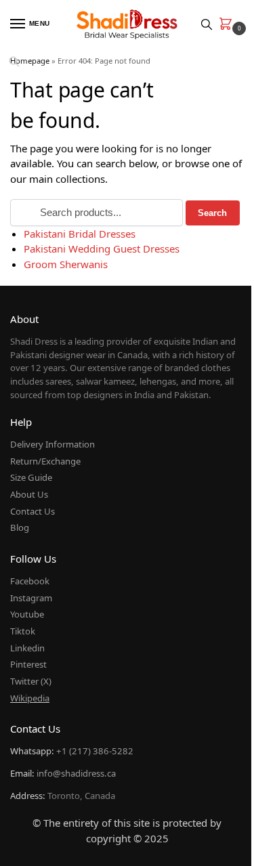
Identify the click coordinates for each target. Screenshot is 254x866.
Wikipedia (29, 698)
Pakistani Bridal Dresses (79, 233)
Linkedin (27, 648)
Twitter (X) (30, 681)
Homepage (29, 61)
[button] (228, 25)
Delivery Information (52, 444)
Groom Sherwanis (66, 264)
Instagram (31, 598)
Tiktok (22, 631)
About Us (29, 494)
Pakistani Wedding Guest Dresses (101, 248)
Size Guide (31, 477)
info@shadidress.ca (76, 773)
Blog (19, 527)
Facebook (29, 581)
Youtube (27, 614)
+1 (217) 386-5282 (94, 751)
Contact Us (32, 511)
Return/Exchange (45, 461)
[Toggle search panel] (206, 24)
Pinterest (28, 664)
